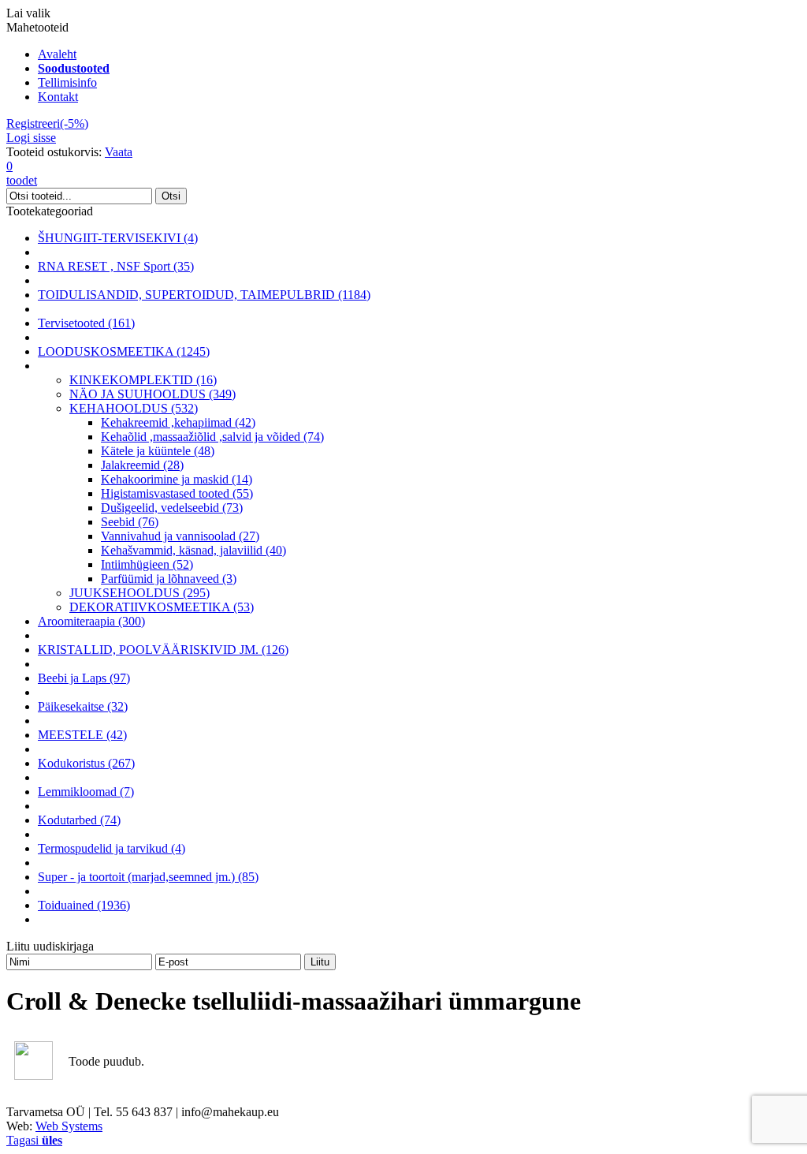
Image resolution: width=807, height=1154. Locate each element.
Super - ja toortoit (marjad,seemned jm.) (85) (148, 876)
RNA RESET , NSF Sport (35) (116, 266)
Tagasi (34, 1140)
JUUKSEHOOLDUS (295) (139, 592)
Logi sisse (31, 137)
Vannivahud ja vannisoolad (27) (180, 536)
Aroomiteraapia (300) (91, 621)
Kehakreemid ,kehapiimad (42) (178, 422)
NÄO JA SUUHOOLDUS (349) (152, 394)
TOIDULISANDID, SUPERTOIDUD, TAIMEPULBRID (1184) (204, 294)
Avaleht (57, 54)
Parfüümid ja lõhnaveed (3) (168, 578)
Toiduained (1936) (84, 905)
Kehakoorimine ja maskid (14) (176, 479)
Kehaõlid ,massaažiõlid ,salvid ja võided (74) (212, 436)
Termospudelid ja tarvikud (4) (111, 848)
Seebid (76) (129, 521)
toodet (21, 173)
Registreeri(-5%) (47, 123)
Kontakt (58, 96)
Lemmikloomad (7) (86, 791)
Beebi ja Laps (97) (84, 678)
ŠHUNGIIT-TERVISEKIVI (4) (118, 238)
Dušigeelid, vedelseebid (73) (172, 507)
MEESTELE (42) (82, 734)
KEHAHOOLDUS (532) (133, 408)
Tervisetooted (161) (86, 323)
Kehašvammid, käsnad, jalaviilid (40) (193, 550)
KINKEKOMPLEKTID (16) (143, 380)
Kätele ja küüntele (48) (157, 450)
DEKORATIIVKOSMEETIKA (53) (161, 607)
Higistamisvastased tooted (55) (177, 493)
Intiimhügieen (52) (147, 564)
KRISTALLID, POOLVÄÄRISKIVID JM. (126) (163, 649)
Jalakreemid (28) (142, 465)
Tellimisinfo (67, 82)
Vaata (118, 152)
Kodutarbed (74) (79, 820)
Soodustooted (74, 68)
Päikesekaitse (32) (83, 706)
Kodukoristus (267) (86, 763)
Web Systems (68, 1126)
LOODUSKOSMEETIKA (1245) (124, 351)
